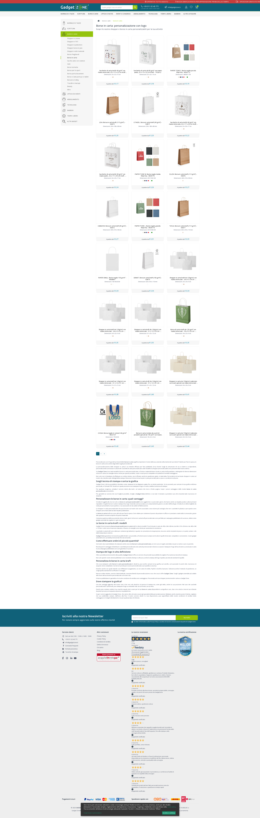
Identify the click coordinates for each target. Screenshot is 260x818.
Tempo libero (166, 14)
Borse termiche (72, 67)
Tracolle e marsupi (73, 83)
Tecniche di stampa (71, 652)
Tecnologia (153, 14)
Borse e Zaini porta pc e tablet (78, 77)
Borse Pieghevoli (73, 54)
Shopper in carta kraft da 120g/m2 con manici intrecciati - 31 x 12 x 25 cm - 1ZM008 (147, 331)
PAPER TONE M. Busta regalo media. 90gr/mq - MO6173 (148, 175)
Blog (98, 650)
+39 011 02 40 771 (151, 6)
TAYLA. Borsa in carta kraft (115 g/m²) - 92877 (183, 227)
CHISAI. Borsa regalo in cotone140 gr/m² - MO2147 (112, 434)
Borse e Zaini (93, 14)
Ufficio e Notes (107, 14)
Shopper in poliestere (74, 45)
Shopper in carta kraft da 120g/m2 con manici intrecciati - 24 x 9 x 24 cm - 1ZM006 (183, 279)
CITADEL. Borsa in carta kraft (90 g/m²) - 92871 (148, 123)
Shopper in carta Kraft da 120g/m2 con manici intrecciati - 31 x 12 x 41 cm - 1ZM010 (147, 383)
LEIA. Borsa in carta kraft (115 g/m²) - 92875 (112, 123)
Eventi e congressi (123, 14)
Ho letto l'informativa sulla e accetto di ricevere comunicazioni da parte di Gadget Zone (165, 622)
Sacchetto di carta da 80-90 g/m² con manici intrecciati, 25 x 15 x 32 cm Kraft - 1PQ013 (112, 72)
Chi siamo (100, 647)
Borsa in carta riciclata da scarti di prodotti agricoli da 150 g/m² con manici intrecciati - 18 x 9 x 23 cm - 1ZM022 (148, 434)
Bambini (177, 14)
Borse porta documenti (75, 74)
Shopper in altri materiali (75, 51)
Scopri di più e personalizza (92, 813)
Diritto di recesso (102, 645)
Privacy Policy (154, 622)
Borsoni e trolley (73, 80)
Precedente (136, 654)
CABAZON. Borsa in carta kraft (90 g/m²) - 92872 (112, 227)
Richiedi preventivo (71, 649)
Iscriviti (187, 617)
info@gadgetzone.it (174, 7)
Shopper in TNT (72, 41)
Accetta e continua (169, 813)
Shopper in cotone (73, 38)
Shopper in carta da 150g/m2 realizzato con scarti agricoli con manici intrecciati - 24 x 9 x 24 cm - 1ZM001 (183, 383)
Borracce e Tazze (67, 14)
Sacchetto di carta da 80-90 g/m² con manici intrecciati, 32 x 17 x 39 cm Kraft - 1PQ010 (183, 124)
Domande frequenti (71, 646)
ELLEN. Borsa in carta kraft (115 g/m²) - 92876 (183, 175)
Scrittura (81, 14)
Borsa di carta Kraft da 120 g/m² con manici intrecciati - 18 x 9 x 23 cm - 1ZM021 (183, 331)
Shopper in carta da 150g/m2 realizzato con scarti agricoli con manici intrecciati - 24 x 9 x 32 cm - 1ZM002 (183, 434)
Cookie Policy (101, 639)
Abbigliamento (139, 14)
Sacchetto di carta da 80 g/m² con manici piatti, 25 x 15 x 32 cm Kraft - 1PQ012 (148, 71)
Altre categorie (189, 14)
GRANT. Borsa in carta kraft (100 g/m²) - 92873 (148, 278)
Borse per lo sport (73, 70)
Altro (69, 90)
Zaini (68, 64)
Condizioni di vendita (103, 642)
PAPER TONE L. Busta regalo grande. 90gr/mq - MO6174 (148, 227)
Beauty (69, 86)
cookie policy (171, 807)
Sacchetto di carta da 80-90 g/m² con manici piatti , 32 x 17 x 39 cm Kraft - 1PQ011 (112, 175)
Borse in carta (72, 58)
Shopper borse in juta (74, 48)
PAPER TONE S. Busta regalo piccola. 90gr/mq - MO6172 (183, 71)
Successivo (144, 654)
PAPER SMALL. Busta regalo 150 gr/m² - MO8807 (112, 278)
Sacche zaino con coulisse (76, 61)
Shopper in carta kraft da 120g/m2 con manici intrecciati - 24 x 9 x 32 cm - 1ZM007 (112, 331)
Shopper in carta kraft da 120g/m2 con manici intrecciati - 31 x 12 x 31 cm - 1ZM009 (112, 383)
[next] (104, 453)
